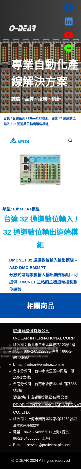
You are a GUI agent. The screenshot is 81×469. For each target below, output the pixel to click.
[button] (70, 141)
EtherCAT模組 (38, 118)
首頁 (7, 118)
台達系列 (19, 118)
